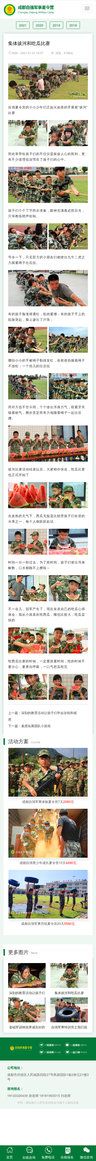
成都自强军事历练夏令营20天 (48, 923)
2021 (23, 25)
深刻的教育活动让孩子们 (27, 992)
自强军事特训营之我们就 (69, 1027)
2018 (73, 25)
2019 (56, 25)
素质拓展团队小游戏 (36, 725)
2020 (39, 25)
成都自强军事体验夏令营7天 (48, 801)
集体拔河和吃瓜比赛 (69, 992)
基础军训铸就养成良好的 (27, 1027)
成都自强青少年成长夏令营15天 (48, 862)
